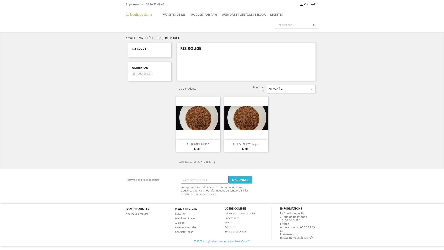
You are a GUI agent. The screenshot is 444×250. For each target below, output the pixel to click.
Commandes (232, 218)
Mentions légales (185, 218)
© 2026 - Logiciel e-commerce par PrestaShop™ (222, 241)
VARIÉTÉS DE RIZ (174, 14)
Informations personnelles (240, 213)
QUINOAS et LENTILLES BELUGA (244, 14)
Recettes (276, 14)
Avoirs (228, 222)
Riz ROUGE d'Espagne (246, 144)
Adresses (230, 227)
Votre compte (235, 208)
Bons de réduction (235, 231)
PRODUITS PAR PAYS (204, 14)
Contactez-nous (184, 232)
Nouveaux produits (137, 213)
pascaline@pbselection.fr (296, 238)
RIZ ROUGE (139, 48)
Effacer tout (142, 73)
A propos (180, 222)
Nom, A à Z (291, 89)
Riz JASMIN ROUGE (198, 144)
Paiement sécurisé (186, 227)
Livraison (180, 213)
